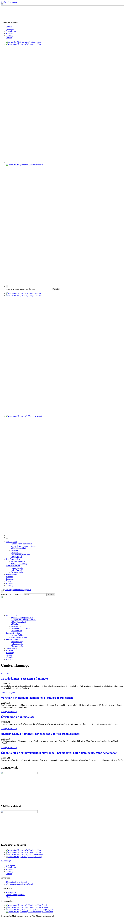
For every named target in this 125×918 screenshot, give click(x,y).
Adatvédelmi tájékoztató (15, 895)
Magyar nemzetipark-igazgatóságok (19, 884)
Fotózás (9, 581)
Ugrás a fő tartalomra (9, 2)
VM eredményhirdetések (20, 555)
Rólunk (9, 27)
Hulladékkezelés (17, 570)
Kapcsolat (10, 29)
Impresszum (10, 865)
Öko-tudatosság (17, 572)
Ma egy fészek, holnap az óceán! (23, 546)
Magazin (9, 33)
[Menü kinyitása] (2, 590)
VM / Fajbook (11, 542)
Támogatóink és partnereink (16, 882)
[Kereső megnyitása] (7, 286)
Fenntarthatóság (17, 568)
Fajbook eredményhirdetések (22, 544)
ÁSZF (8, 897)
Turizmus (9, 577)
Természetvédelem (13, 559)
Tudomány (10, 579)
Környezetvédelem (13, 566)
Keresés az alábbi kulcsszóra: (17, 289)
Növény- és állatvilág (19, 564)
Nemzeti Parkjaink (18, 561)
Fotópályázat (11, 31)
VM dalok (15, 550)
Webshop (9, 36)
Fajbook (9, 38)
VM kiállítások (16, 557)
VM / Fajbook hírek (18, 548)
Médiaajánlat (11, 892)
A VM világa (6, 861)
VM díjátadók (16, 553)
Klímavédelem (11, 574)
